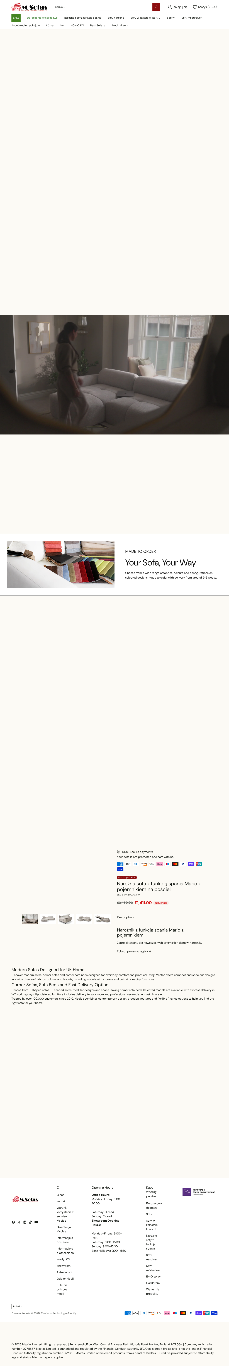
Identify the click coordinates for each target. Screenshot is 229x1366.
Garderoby (153, 1283)
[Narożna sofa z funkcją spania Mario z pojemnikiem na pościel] (199, 665)
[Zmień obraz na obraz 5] (102, 919)
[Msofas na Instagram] (25, 1223)
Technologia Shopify (64, 1313)
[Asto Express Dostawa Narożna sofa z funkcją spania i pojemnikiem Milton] (141, 486)
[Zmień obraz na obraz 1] (30, 919)
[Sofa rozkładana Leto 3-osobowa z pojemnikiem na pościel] (157, 665)
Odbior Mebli (65, 1279)
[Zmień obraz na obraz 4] (84, 919)
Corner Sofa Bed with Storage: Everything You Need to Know (108, 1163)
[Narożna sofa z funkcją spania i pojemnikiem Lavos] (72, 665)
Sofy (149, 1214)
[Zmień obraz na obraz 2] (48, 919)
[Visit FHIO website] (199, 1192)
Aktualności (64, 1272)
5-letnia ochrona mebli (62, 1289)
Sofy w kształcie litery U (152, 1225)
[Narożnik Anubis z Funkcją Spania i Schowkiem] (30, 665)
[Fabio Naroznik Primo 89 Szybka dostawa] (193, 486)
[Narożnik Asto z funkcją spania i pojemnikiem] (72, 268)
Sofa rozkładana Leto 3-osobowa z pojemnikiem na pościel (156, 687)
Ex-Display (153, 1276)
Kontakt (62, 1201)
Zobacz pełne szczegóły (132, 951)
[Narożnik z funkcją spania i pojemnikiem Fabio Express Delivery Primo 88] (30, 268)
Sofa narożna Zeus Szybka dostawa (88, 506)
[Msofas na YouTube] (36, 1223)
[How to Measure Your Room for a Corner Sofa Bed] (185, 1133)
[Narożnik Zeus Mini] (199, 268)
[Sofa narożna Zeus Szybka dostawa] (157, 268)
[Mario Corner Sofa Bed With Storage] (67, 880)
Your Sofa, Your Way (160, 562)
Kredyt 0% (63, 1259)
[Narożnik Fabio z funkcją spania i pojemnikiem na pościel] (114, 268)
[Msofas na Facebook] (13, 1223)
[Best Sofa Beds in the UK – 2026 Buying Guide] (44, 1133)
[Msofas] (29, 7)
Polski (16, 1306)
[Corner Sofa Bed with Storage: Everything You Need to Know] (114, 1133)
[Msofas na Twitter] (19, 1223)
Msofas (45, 1313)
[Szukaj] (156, 7)
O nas (60, 1195)
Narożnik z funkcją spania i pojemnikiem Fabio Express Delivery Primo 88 (30, 290)
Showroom (63, 1266)
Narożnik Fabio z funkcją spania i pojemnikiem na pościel (114, 290)
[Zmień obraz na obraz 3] (66, 919)
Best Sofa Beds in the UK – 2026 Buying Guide (39, 1163)
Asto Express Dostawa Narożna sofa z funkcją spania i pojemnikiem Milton (140, 510)
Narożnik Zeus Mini (198, 285)
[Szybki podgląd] (44, 260)
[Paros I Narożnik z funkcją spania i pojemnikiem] (114, 665)
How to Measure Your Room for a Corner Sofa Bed (180, 1163)
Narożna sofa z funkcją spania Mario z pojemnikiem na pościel (199, 687)
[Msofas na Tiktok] (30, 1223)
